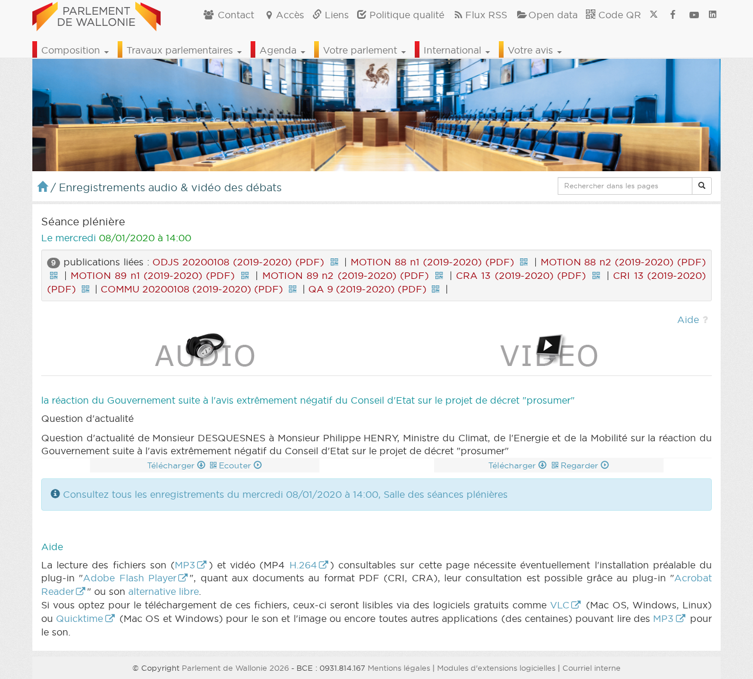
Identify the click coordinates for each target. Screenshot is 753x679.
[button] (702, 186)
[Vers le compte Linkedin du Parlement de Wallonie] (713, 14)
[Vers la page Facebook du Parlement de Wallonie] (673, 14)
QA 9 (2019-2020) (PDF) (367, 289)
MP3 (185, 565)
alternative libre (163, 591)
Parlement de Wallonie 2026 (235, 668)
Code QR (618, 15)
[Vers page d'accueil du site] (96, 14)
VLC (559, 605)
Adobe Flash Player (129, 578)
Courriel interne (591, 668)
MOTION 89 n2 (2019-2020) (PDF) (345, 275)
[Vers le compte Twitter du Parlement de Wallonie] (653, 14)
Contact (234, 15)
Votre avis (532, 50)
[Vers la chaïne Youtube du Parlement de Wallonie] (694, 14)
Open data (553, 15)
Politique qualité (405, 15)
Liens (335, 15)
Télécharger (172, 465)
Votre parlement (361, 50)
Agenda (279, 50)
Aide (688, 319)
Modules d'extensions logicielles (496, 668)
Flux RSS (486, 15)
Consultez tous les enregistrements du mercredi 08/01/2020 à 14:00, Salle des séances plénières (285, 494)
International (454, 50)
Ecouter (236, 465)
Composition (72, 50)
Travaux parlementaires (181, 50)
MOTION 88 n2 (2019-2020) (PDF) (623, 262)
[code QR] (334, 262)
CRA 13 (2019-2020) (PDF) (521, 275)
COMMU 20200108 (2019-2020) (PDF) (192, 289)
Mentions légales (399, 668)
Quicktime (79, 618)
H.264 (303, 565)
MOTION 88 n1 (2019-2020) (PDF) (432, 262)
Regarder (581, 465)
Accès (290, 15)
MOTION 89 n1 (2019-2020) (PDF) (153, 275)
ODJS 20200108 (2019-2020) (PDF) (238, 262)
